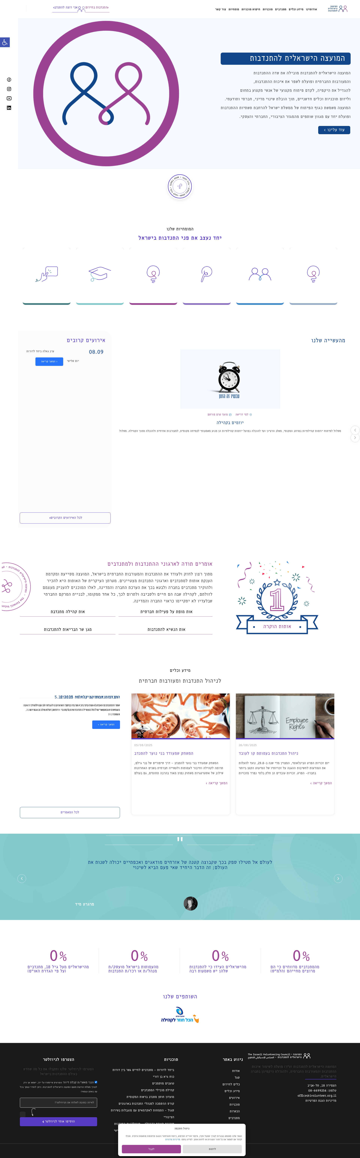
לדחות (212, 1149)
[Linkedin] (9, 107)
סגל (237, 1077)
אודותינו (311, 9)
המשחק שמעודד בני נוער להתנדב (163, 754)
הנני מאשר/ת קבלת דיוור (58, 1087)
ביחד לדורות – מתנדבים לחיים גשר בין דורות (143, 1070)
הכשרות (235, 1111)
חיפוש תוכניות (251, 9)
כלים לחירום (231, 1084)
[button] (5, 42)
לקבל (151, 1149)
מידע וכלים (296, 9)
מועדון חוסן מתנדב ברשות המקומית (150, 1097)
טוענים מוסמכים (163, 1083)
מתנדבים (280, 9)
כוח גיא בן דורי (163, 1076)
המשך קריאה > (49, 361)
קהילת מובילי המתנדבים (157, 1090)
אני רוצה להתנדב (66, 7)
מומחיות (234, 9)
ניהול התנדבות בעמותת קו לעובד (268, 754)
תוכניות (268, 9)
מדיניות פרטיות (172, 1140)
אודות (236, 1071)
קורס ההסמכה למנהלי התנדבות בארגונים (146, 1103)
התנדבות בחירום (96, 7)
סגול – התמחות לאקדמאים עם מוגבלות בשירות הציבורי (142, 1114)
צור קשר (220, 9)
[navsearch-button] (23, 8)
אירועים (234, 1098)
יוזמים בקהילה (230, 423)
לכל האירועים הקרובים (66, 517)
